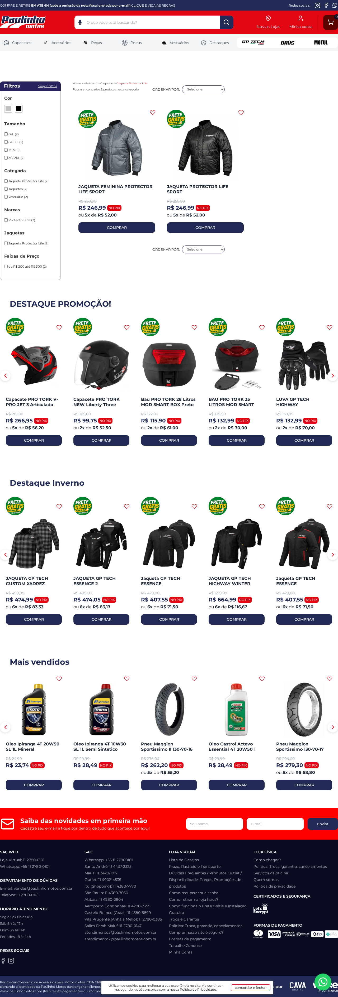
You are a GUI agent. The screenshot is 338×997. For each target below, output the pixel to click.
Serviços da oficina (270, 873)
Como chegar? (267, 860)
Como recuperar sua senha (193, 892)
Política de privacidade (274, 886)
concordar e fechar (251, 987)
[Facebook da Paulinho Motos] (326, 5)
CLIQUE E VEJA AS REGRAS (153, 5)
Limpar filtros (47, 86)
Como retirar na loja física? (193, 899)
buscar (226, 22)
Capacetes (21, 42)
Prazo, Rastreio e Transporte (194, 866)
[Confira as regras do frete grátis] (15, 327)
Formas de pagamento (190, 939)
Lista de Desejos (184, 860)
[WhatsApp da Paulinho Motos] (335, 5)
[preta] (18, 108)
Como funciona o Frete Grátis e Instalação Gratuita (208, 909)
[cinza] (8, 108)
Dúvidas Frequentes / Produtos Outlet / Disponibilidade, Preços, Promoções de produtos (205, 880)
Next (332, 375)
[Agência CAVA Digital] (298, 986)
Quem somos (266, 879)
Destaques (219, 42)
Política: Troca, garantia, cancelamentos (205, 925)
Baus (287, 42)
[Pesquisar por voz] (80, 23)
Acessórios (61, 42)
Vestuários (179, 42)
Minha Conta (181, 952)
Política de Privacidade (198, 989)
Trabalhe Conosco (185, 945)
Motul (321, 42)
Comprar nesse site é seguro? (196, 932)
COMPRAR (117, 227)
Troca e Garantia (184, 919)
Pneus (136, 42)
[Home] (37, 23)
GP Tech (253, 42)
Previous (5, 375)
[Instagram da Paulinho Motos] (317, 5)
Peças (96, 42)
